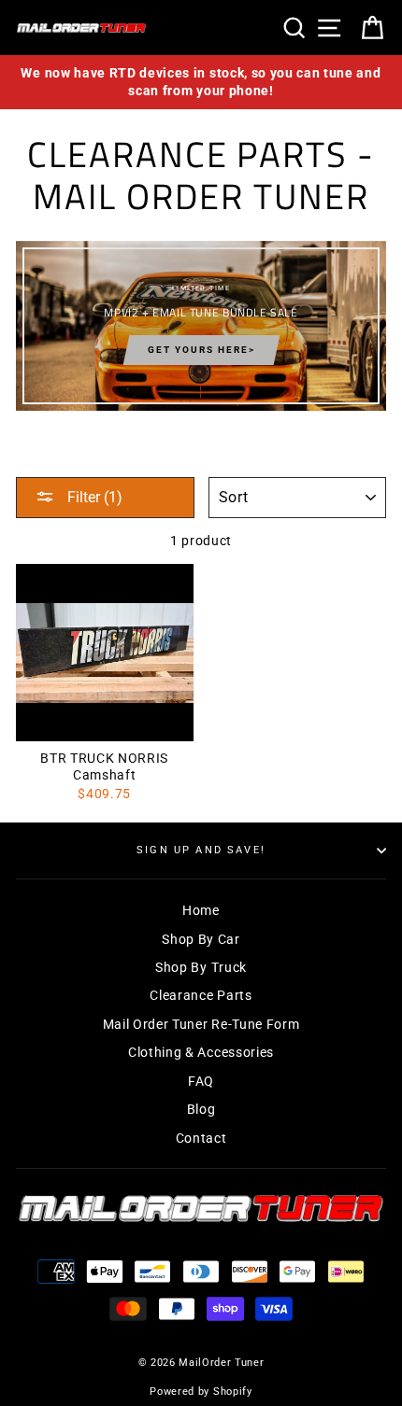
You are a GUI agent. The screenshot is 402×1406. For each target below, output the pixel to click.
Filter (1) (93, 497)
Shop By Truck (201, 967)
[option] (201, 82)
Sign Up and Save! (201, 850)
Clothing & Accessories (201, 1052)
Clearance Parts (200, 995)
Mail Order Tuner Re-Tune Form (201, 1024)
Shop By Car (200, 939)
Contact (201, 1138)
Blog (201, 1109)
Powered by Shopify (200, 1391)
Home (201, 910)
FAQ (201, 1081)
